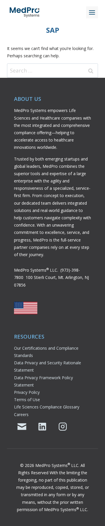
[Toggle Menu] (92, 12)
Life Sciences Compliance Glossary (46, 407)
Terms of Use (27, 399)
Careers (21, 414)
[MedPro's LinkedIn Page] (42, 426)
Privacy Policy (27, 392)
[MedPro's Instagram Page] (62, 426)
